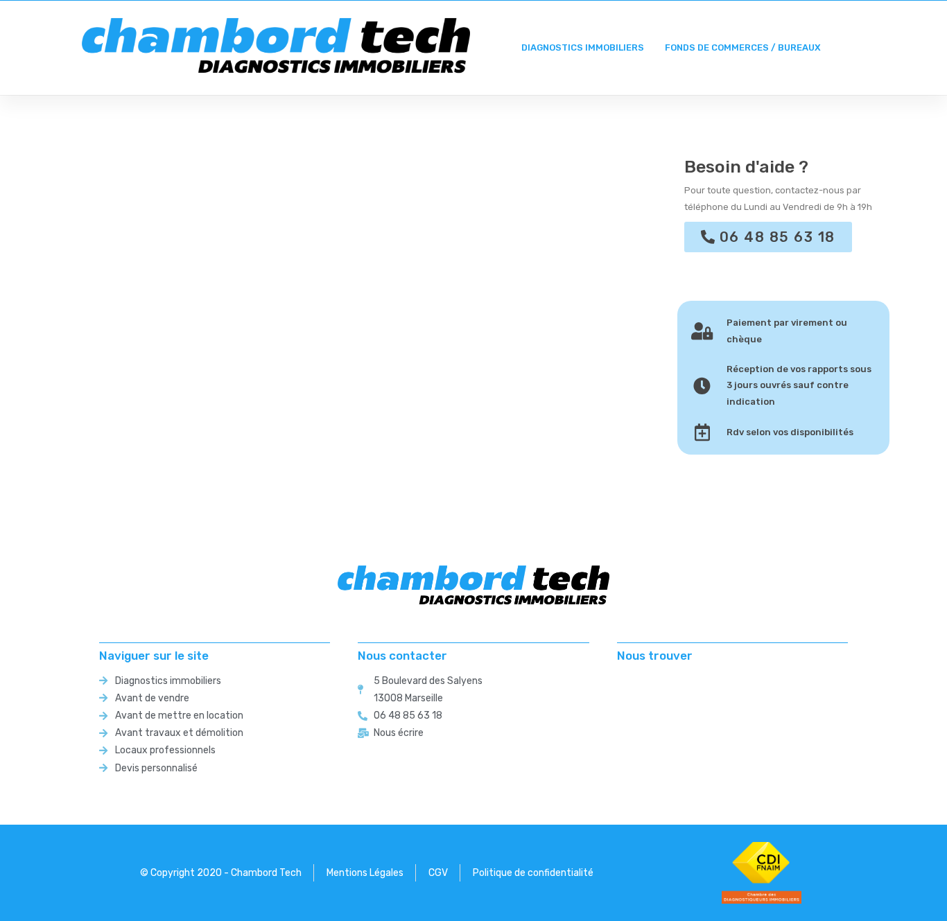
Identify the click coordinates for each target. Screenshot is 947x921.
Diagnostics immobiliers (582, 47)
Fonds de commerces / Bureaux (743, 47)
